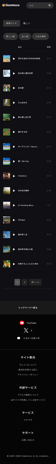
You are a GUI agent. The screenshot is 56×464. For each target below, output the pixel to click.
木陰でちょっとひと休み (28, 264)
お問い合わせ (28, 440)
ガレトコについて (28, 365)
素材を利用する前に (28, 370)
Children (22, 176)
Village (21, 220)
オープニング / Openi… (28, 147)
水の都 (20, 88)
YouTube (31, 323)
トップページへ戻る (28, 308)
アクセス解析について (28, 395)
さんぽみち (22, 103)
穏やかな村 (22, 132)
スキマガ (28, 420)
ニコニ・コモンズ (31, 338)
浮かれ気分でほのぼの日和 (29, 58)
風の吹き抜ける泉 (25, 249)
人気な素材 (40, 36)
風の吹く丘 (22, 234)
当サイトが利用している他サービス (28, 400)
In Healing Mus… (26, 205)
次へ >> (35, 282)
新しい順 (10, 36)
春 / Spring (23, 161)
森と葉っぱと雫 (24, 117)
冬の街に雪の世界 (25, 73)
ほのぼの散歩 (23, 191)
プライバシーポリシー (28, 375)
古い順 (25, 36)
